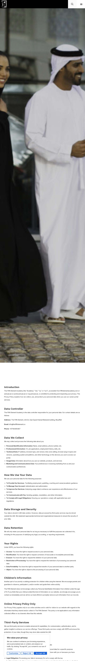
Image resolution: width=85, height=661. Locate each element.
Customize (13, 653)
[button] (81, 4)
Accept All (40, 653)
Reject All (27, 653)
